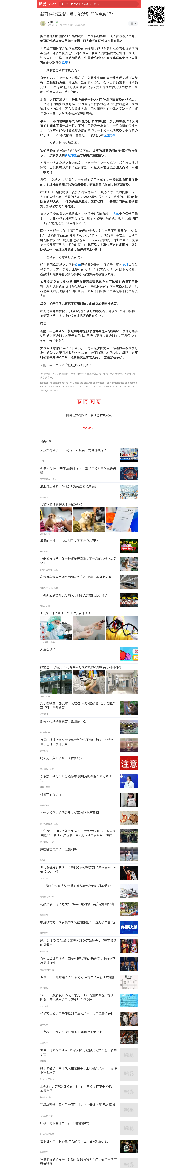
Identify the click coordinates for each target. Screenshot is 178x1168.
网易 (42, 4)
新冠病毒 (109, 135)
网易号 (52, 4)
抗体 (116, 214)
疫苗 (78, 265)
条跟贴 (88, 427)
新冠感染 (71, 155)
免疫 (65, 62)
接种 (125, 265)
